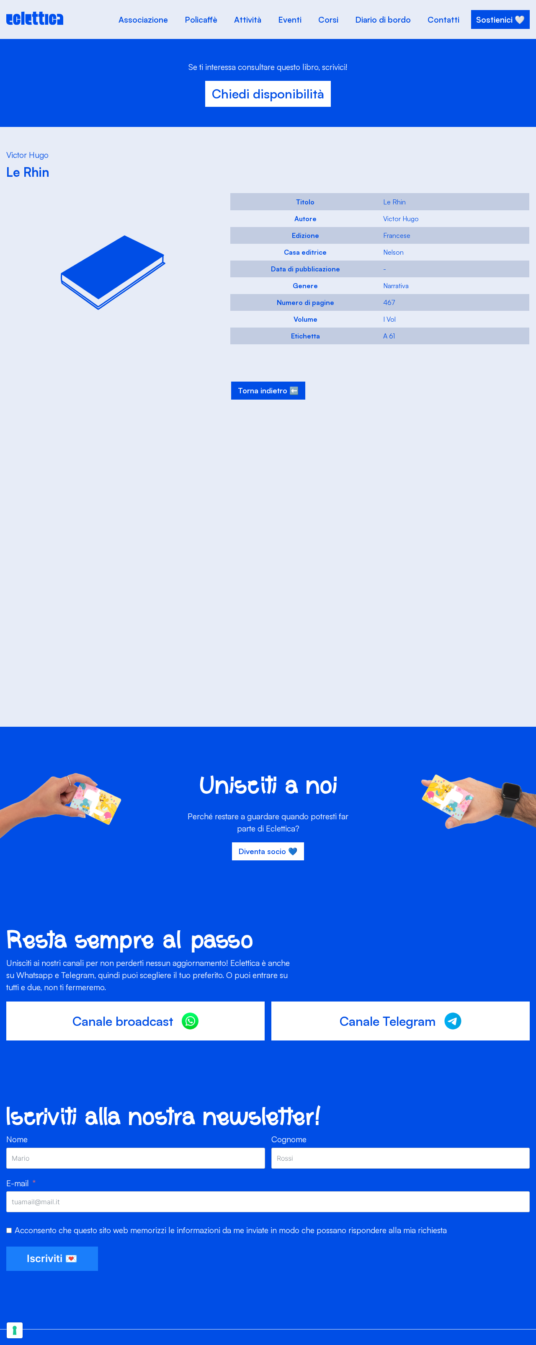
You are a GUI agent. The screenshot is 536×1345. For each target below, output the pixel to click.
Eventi (290, 19)
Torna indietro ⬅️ (268, 390)
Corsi (328, 19)
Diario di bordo (383, 19)
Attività (247, 19)
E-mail (17, 1183)
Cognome (289, 1139)
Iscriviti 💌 (52, 1258)
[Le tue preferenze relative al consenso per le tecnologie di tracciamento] (15, 1330)
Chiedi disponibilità (268, 93)
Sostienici (494, 19)
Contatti (443, 19)
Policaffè (201, 19)
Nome (17, 1139)
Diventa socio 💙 (268, 851)
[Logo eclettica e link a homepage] (34, 22)
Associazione (143, 19)
